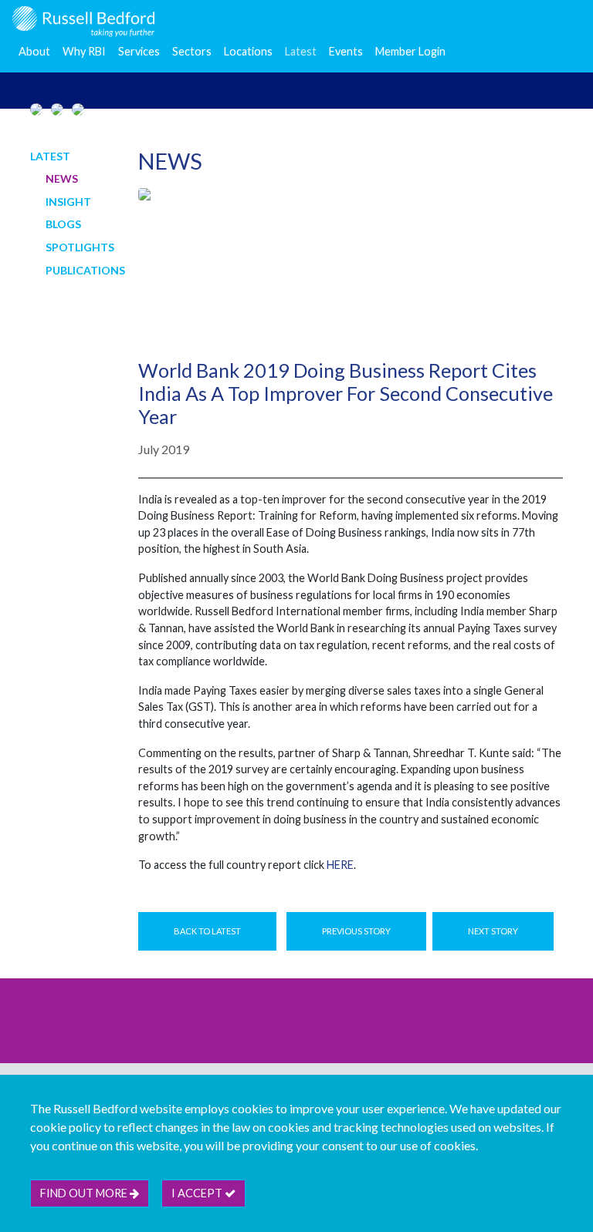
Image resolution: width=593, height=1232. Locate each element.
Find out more (85, 1193)
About (34, 51)
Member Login (410, 51)
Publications (85, 270)
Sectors (192, 51)
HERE (340, 864)
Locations (248, 51)
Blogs (63, 224)
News (62, 178)
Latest (301, 51)
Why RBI (84, 51)
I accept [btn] (198, 1193)
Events (346, 51)
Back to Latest (207, 931)
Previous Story (356, 931)
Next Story (493, 931)
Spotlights (80, 247)
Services (139, 51)
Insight (68, 201)
